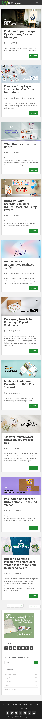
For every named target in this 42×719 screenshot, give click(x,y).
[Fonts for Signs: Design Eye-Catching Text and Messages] (21, 18)
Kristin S (20, 43)
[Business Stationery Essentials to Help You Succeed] (21, 369)
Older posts (34, 606)
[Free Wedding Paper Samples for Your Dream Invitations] (21, 74)
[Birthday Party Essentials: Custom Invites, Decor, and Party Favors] (21, 188)
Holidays (7, 685)
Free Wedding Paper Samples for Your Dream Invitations (20, 89)
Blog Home (6, 704)
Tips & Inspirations (10, 674)
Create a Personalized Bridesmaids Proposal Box (18, 439)
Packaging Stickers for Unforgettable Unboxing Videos (20, 502)
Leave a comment (28, 98)
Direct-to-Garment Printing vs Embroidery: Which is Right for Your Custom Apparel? (20, 563)
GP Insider (7, 682)
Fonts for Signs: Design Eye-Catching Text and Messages (19, 34)
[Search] (36, 662)
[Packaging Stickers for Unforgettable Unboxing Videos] (21, 486)
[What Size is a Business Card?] (21, 131)
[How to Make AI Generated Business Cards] (21, 249)
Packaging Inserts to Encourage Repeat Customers (18, 322)
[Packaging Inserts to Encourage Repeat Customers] (21, 306)
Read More (33, 55)
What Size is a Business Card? (20, 145)
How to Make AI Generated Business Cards (19, 264)
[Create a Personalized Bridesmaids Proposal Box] (21, 424)
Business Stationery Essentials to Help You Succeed (19, 384)
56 (21, 606)
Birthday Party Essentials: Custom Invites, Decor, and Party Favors (20, 205)
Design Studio (8, 678)
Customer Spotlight (10, 689)
